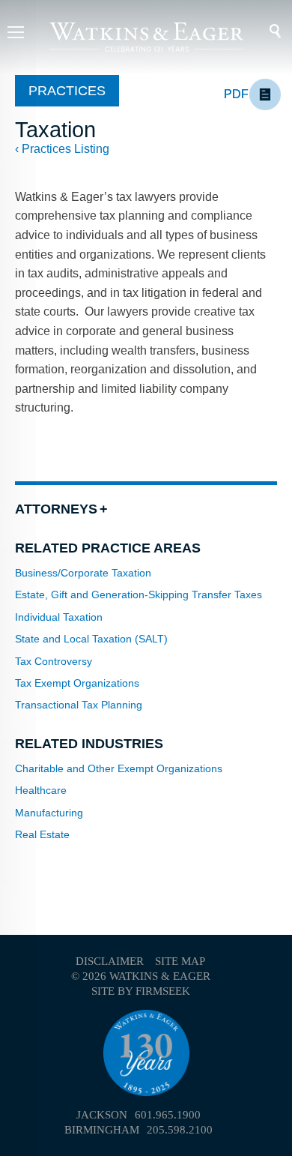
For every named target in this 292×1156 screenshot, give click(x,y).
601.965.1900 (168, 1115)
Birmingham (101, 1130)
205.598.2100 (180, 1130)
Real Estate (42, 834)
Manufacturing (49, 813)
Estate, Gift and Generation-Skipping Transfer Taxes (138, 594)
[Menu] (15, 34)
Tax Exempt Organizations (77, 683)
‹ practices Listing (62, 148)
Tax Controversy (53, 661)
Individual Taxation (59, 617)
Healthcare (41, 790)
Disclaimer (110, 961)
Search (265, 31)
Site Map (180, 961)
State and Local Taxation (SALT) (91, 639)
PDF (236, 94)
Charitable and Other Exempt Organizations (118, 768)
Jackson (101, 1115)
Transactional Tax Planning (78, 705)
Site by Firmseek (140, 991)
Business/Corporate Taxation (83, 573)
